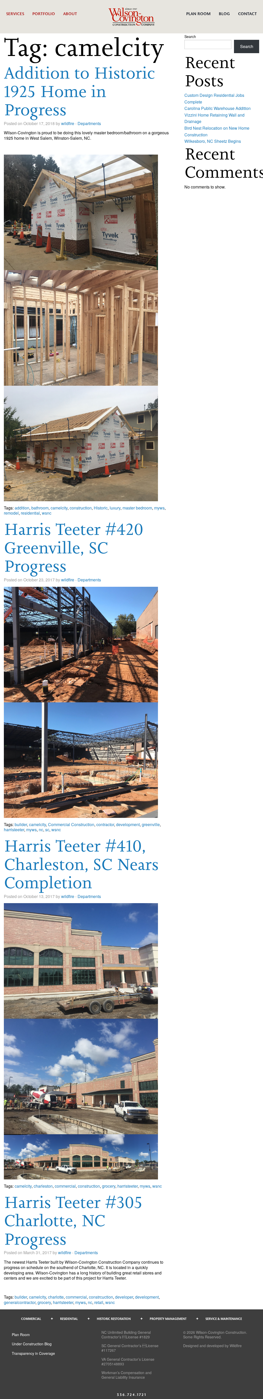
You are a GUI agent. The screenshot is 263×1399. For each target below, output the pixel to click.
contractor (105, 824)
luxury (115, 508)
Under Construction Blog (32, 1343)
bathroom (40, 508)
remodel (11, 513)
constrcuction (101, 1297)
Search (190, 36)
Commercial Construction (71, 824)
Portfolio (43, 13)
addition (22, 508)
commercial (65, 1186)
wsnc (46, 513)
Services (15, 13)
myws (159, 508)
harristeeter (14, 830)
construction (81, 508)
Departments (89, 123)
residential (30, 513)
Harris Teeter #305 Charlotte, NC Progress (73, 1220)
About (70, 13)
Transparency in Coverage (33, 1353)
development (128, 824)
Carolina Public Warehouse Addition (217, 108)
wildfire (67, 123)
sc (47, 830)
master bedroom (137, 508)
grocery (108, 1186)
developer (124, 1297)
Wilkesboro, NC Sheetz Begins (212, 141)
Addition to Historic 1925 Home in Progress (79, 91)
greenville (151, 824)
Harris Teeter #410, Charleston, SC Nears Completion (81, 864)
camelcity (59, 508)
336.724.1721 (131, 1394)
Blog (224, 13)
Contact (247, 13)
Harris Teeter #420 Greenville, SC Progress (73, 547)
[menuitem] (15, 16)
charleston (43, 1186)
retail (98, 1302)
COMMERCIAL (31, 1319)
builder (21, 824)
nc (41, 830)
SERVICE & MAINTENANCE (223, 1319)
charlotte (56, 1297)
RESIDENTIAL (69, 1319)
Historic (101, 508)
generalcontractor (19, 1302)
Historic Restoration (114, 1319)
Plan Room (198, 13)
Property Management (168, 1319)
